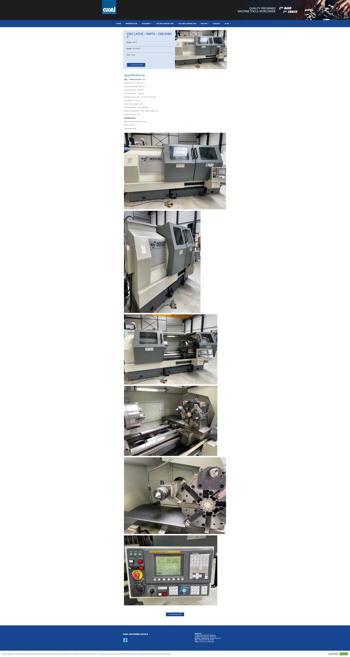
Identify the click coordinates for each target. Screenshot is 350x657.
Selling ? (204, 23)
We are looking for (165, 23)
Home (118, 23)
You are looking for (187, 23)
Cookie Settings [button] (333, 654)
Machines (146, 23)
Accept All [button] (344, 654)
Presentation (131, 23)
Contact (216, 23)
